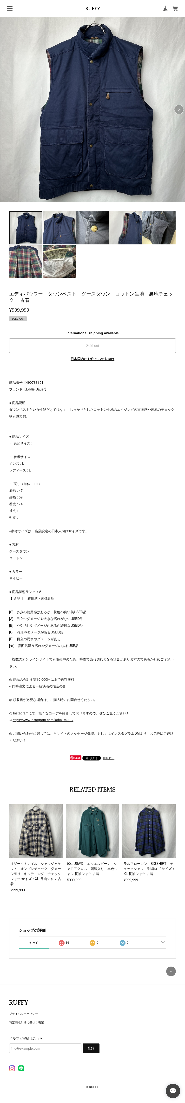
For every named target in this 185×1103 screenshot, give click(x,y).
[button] (179, 109)
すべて (33, 942)
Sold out (92, 345)
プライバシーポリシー (23, 1013)
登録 (91, 1048)
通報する (108, 758)
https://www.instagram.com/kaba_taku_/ (43, 719)
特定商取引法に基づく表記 (26, 1022)
